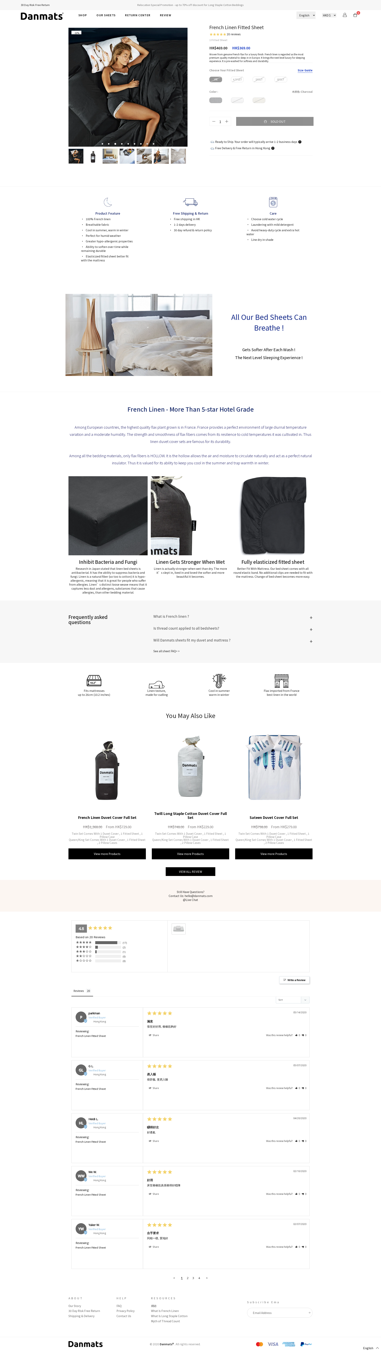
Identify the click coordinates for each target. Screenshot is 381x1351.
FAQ (119, 1306)
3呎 (216, 79)
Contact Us (123, 1316)
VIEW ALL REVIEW (190, 872)
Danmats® (167, 1344)
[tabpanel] (128, 87)
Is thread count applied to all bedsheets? (186, 628)
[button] (297, 1035)
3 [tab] (116, 144)
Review (165, 15)
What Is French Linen (165, 1311)
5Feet (259, 79)
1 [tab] (103, 144)
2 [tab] (110, 144)
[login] (345, 15)
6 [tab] (136, 144)
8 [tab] (148, 144)
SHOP (82, 15)
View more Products (107, 854)
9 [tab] (155, 144)
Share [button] (155, 1035)
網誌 (154, 1306)
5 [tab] (129, 144)
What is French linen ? (171, 616)
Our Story (74, 1306)
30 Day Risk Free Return (35, 5)
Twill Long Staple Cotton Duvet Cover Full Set (190, 815)
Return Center (137, 15)
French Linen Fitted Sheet (91, 1036)
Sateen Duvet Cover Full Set (274, 817)
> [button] (207, 1278)
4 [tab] (123, 144)
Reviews (78, 991)
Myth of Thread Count (165, 1321)
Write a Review (296, 980)
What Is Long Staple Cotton (169, 1316)
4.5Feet (237, 79)
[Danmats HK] (46, 15)
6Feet (280, 79)
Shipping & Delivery (81, 1316)
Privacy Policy (125, 1311)
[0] (355, 15)
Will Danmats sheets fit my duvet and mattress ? (191, 640)
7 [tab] (142, 144)
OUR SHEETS (105, 15)
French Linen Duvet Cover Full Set (107, 817)
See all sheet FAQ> (165, 651)
